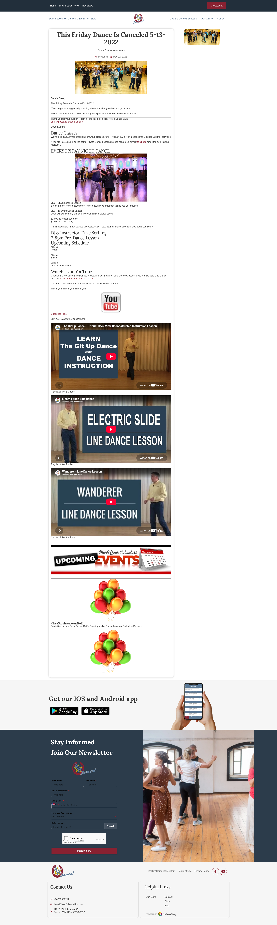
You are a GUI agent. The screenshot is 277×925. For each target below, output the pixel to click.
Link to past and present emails (67, 122)
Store (93, 18)
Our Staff (205, 18)
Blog (166, 905)
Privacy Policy (201, 871)
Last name (90, 780)
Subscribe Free (59, 314)
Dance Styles (56, 18)
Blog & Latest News (69, 5)
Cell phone (57, 800)
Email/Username (59, 790)
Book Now (87, 5)
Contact (221, 18)
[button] (216, 5)
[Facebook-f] (215, 871)
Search (111, 826)
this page (141, 142)
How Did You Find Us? (62, 813)
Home (53, 5)
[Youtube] (223, 871)
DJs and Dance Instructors (183, 18)
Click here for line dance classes (76, 278)
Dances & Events (77, 18)
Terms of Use (185, 871)
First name (57, 780)
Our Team (151, 897)
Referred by (57, 823)
